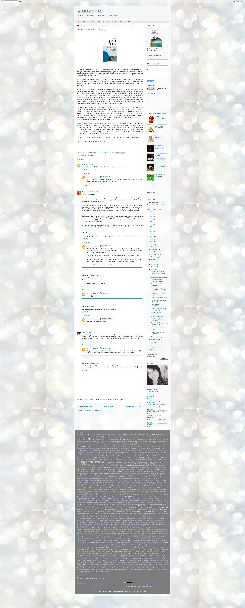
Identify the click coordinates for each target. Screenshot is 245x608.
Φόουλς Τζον (84, 562)
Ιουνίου (153, 262)
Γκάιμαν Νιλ (119, 450)
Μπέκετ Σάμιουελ (125, 507)
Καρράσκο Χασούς (103, 476)
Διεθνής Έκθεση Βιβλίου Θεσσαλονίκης (155, 462)
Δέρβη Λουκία (112, 459)
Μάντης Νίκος (95, 497)
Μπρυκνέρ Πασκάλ (105, 513)
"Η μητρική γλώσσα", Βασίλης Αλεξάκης (157, 280)
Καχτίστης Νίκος (103, 478)
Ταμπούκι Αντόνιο (119, 551)
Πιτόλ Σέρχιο (148, 533)
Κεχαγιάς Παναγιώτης (115, 480)
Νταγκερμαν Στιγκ (81, 516)
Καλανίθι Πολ (123, 473)
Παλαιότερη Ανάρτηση (134, 406)
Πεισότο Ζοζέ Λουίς (84, 531)
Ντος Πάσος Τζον (91, 520)
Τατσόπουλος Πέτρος (151, 551)
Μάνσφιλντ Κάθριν (158, 494)
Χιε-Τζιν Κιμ (98, 567)
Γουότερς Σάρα (134, 457)
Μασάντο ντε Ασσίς (143, 498)
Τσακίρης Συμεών (81, 557)
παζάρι (78, 526)
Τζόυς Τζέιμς (131, 553)
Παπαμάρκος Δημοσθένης (83, 529)
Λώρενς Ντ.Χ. (163, 491)
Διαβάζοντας (156, 459)
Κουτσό (136, 484)
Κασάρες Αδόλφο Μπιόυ (139, 476)
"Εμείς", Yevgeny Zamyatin (159, 297)
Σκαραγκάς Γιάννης (130, 544)
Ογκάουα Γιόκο (113, 522)
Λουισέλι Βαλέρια (144, 491)
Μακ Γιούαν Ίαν (110, 493)
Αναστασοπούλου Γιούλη (99, 439)
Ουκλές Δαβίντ (128, 524)
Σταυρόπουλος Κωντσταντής (116, 547)
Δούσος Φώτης (94, 464)
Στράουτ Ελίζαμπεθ (107, 549)
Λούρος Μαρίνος (154, 491)
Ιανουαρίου (154, 339)
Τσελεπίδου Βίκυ (146, 557)
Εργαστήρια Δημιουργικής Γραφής (153, 465)
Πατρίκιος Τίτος (164, 529)
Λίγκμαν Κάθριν (162, 489)
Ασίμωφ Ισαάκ (158, 441)
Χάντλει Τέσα (110, 566)
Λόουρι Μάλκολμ (108, 491)
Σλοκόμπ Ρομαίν (81, 546)
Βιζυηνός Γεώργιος (105, 446)
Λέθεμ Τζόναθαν (88, 489)
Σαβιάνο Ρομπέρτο (102, 538)
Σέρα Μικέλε (138, 542)
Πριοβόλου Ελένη (125, 535)
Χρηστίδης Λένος (99, 569)
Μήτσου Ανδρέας (135, 500)
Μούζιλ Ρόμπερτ (158, 502)
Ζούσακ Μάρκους (121, 469)
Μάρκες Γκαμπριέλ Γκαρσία (84, 498)
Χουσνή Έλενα (80, 569)
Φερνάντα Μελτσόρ (96, 560)
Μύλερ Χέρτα (115, 513)
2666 (88, 434)
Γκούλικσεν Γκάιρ (115, 454)
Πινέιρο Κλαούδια (105, 533)
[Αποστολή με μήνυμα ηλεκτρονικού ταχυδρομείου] (116, 153)
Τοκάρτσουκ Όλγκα (156, 553)
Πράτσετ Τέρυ (104, 535)
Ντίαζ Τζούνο (113, 518)
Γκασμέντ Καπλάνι (89, 452)
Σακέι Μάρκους (143, 538)
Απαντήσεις (87, 173)
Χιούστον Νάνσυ (122, 567)
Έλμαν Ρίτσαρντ (107, 465)
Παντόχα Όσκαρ (87, 527)
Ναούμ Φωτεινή (145, 513)
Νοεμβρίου (154, 249)
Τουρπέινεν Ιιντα (133, 555)
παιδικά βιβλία (85, 526)
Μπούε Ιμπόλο (110, 511)
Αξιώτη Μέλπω (101, 441)
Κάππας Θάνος (110, 475)
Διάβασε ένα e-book (157, 329)
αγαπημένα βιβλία (102, 434)
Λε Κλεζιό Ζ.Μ (154, 487)
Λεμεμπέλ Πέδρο (98, 489)
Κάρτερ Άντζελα (127, 476)
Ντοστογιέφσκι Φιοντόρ (103, 520)
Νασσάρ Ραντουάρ (155, 513)
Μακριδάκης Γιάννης (153, 493)
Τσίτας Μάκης (121, 558)
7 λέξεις (93, 434)
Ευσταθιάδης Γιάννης (122, 467)
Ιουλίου (153, 259)
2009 (151, 350)
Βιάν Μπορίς (155, 444)
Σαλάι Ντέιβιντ (152, 538)
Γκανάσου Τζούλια (152, 450)
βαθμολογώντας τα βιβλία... (144, 443)
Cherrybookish (151, 417)
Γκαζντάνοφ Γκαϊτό (109, 450)
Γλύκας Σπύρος (86, 455)
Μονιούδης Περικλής (111, 502)
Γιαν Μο (164, 448)
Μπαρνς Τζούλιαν (138, 506)
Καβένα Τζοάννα (93, 473)
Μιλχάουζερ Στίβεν (146, 500)
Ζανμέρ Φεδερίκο (162, 467)
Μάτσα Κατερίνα (164, 498)
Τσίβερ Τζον (82, 558)
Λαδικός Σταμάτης (164, 485)
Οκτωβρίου (154, 251)
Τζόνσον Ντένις (121, 553)
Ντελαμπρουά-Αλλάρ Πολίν (135, 516)
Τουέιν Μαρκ (124, 555)
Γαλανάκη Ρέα (103, 448)
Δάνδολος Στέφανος (86, 459)
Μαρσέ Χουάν (117, 498)
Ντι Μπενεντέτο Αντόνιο (102, 518)
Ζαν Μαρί (154, 467)
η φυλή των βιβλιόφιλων (133, 469)
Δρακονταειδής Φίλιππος (106, 464)
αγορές (125, 434)
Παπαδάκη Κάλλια (131, 527)
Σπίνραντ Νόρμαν (144, 546)
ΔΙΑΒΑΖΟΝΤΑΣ (90, 11)
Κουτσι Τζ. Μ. (128, 484)
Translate (161, 205)
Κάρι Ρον (164, 475)
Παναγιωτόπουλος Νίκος (139, 526)
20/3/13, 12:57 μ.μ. (94, 164)
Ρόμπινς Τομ (142, 537)
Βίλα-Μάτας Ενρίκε (116, 446)
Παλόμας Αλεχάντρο (116, 526)
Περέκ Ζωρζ (150, 531)
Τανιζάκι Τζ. (129, 551)
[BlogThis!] (118, 153)
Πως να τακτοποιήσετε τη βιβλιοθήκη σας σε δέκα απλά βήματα (160, 157)
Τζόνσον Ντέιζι (112, 553)
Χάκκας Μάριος (126, 564)
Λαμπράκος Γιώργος (83, 487)
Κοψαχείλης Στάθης (145, 484)
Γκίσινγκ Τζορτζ (128, 452)
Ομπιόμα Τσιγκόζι (162, 522)
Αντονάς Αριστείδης (157, 439)
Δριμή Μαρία (117, 464)
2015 (151, 239)
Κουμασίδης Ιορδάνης (113, 484)
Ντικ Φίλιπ (122, 518)
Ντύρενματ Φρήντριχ (150, 520)
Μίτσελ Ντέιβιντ (164, 500)
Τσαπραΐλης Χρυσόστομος (125, 557)
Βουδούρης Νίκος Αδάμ (92, 448)
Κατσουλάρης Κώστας (82, 478)
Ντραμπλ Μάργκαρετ (138, 520)
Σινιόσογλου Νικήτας (89, 544)
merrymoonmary (131, 591)
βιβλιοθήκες (163, 444)
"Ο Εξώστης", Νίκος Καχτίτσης (157, 319)
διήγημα (87, 464)
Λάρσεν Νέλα (114, 487)
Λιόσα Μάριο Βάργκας (83, 491)
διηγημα (79, 464)
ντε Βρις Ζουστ (100, 516)
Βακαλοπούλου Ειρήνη (96, 444)
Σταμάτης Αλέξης (102, 547)
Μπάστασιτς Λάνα (81, 507)
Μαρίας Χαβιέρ (149, 497)
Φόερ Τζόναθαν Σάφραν (131, 560)
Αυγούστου (154, 257)
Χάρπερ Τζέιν (152, 566)
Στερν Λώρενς (138, 547)
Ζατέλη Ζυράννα (81, 469)
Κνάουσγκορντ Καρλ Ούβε (84, 482)
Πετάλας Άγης (87, 533)
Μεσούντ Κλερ (102, 500)
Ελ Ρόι (84, 465)
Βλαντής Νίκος (137, 446)
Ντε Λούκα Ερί (109, 516)
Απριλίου (154, 267)
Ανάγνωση (150, 394)
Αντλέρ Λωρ (148, 439)
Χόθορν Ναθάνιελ (142, 567)
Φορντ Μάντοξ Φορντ (95, 562)
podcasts (98, 571)
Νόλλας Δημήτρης (134, 515)
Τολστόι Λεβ (80, 555)
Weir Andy (108, 571)
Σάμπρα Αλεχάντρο (119, 540)
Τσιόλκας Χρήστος (91, 558)
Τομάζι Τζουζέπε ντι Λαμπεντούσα (93, 555)
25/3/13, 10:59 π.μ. (108, 319)
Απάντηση (85, 169)
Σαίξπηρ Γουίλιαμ (133, 538)
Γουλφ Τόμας (99, 457)
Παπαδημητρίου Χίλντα (143, 527)
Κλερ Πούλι (149, 480)
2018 (151, 232)
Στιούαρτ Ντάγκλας (95, 549)
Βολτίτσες (150, 398)
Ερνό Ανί (166, 465)
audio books (119, 569)
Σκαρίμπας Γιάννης (142, 544)
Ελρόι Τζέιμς (115, 465)
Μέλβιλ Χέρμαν (82, 500)
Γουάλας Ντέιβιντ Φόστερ (110, 456)
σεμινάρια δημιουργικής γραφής (90, 542)
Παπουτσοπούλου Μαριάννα (109, 529)
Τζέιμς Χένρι (104, 553)
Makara (84, 332)
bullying (151, 569)
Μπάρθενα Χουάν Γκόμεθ (101, 506)
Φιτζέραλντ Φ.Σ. (106, 560)
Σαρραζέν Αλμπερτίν (144, 540)
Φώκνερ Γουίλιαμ (94, 564)
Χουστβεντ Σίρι (90, 569)
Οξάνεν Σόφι (90, 524)
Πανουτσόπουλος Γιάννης (154, 526)
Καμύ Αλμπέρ (163, 473)
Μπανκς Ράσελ (89, 506)
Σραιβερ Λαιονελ (154, 546)
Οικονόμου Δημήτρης (140, 522)
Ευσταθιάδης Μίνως (134, 467)
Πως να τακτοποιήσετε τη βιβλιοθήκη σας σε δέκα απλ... (158, 289)
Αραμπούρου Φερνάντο (147, 441)
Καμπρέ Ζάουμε (154, 473)
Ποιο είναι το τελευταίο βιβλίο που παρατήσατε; (161, 147)
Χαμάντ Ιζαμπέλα (149, 564)
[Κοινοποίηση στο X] (120, 153)
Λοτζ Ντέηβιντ (117, 491)
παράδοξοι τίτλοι (132, 529)
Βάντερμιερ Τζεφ (130, 444)
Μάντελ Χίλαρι (86, 497)
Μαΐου (153, 264)
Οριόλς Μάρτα (98, 524)
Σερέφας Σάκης (146, 542)
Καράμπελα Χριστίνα (131, 475)
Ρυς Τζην (84, 538)
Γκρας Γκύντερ (125, 454)
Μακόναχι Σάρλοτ (142, 493)
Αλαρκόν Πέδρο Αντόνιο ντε (83, 437)
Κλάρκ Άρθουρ (141, 480)
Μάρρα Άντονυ (108, 498)
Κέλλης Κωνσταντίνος (122, 478)
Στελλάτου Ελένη (129, 547)
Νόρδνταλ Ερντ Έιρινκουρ (152, 515)
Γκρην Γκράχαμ (136, 454)
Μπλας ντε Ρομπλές (119, 509)
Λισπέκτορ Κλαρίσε (97, 491)
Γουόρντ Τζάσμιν (124, 457)
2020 (151, 227)
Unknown (85, 164)
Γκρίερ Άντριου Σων (146, 454)
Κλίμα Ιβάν (163, 480)
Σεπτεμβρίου (155, 254)
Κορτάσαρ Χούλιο (161, 482)
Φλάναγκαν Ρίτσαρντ (117, 560)
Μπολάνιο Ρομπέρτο (155, 509)
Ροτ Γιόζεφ (149, 537)
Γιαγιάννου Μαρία (156, 448)
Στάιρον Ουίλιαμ (92, 547)
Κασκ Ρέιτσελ (150, 476)
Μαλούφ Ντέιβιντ (114, 494)
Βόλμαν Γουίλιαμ (146, 446)
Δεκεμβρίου (154, 246)
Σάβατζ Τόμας (92, 538)
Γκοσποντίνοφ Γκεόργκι (94, 454)
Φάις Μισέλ (128, 558)
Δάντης (94, 459)
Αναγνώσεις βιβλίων (153, 391)
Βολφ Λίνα (154, 446)
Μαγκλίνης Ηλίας (81, 493)
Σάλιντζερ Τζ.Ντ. (162, 538)
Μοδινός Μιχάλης (99, 502)
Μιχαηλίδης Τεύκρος (83, 502)
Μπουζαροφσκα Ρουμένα (122, 511)
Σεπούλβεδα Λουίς (128, 542)
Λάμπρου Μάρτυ (105, 487)
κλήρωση (156, 480)
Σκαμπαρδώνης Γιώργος (119, 544)
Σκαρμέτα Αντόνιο (153, 544)
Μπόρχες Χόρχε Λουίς (88, 511)
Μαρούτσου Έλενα (97, 498)
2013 (151, 244)
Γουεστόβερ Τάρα (141, 455)
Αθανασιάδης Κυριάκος (135, 434)
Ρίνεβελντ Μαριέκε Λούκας (104, 537)
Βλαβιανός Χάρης (127, 446)
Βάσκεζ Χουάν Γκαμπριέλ (142, 444)
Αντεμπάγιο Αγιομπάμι (137, 439)
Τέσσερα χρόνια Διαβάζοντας (160, 136)
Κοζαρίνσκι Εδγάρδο (97, 482)
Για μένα (113, 21)
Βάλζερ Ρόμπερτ (108, 444)
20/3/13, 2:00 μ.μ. (107, 176)
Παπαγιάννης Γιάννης (119, 527)
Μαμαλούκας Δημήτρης (126, 495)
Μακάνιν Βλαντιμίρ (121, 493)
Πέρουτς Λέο (159, 531)
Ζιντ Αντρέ (99, 469)
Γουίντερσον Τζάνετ (161, 455)
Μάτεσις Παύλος (154, 498)
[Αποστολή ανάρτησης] (112, 152)
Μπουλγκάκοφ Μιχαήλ (136, 511)
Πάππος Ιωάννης (122, 529)
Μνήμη (91, 502)
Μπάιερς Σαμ (151, 504)
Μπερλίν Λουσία (155, 507)
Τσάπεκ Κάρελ (113, 557)
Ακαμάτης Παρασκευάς (149, 434)
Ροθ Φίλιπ (134, 537)
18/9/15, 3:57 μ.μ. (94, 363)
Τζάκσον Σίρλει (80, 553)
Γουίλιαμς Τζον (151, 456)
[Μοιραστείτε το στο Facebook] (122, 153)
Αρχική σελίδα (81, 21)
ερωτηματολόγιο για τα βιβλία (95, 467)
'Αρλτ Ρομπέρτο (80, 434)
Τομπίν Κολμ (106, 555)
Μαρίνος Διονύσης (161, 497)
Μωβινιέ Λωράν (124, 513)
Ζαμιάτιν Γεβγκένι (145, 467)
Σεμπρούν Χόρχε (104, 542)
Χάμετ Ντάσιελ (158, 564)
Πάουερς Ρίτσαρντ (98, 528)
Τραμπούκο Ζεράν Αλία (153, 555)
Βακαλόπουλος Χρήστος (83, 444)
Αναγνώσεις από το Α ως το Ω (98, 21)
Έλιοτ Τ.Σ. (90, 465)
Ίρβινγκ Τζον (132, 471)
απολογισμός (120, 441)
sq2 (103, 571)
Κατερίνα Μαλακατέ (93, 176)
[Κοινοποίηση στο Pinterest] (124, 153)
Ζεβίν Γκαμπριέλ (91, 469)
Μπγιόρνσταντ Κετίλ (103, 507)
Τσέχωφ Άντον (156, 557)
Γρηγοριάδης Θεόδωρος (154, 457)
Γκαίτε (126, 450)
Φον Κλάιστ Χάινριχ (154, 560)
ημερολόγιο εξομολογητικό (151, 469)
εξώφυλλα (122, 465)
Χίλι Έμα (105, 567)
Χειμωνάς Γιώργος (88, 567)
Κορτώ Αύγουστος (82, 484)
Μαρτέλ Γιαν (125, 498)
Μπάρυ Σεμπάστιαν (151, 506)
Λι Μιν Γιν (145, 489)
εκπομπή (79, 465)
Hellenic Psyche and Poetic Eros (157, 420)
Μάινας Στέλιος (91, 493)
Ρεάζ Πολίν (85, 537)
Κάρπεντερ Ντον (93, 476)
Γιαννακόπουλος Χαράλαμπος (96, 450)
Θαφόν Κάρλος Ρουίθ (82, 471)
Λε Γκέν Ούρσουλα (145, 487)
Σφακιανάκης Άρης (130, 549)
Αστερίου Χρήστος (96, 443)
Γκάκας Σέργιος (133, 450)
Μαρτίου (153, 269)
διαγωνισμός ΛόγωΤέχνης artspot (125, 462)
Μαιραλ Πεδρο (100, 493)
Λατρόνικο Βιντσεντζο (124, 487)
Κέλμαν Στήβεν (155, 478)
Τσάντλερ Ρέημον (104, 557)
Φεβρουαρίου (155, 337)
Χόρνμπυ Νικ (151, 568)
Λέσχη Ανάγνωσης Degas (155, 407)
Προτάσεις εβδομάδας (156, 535)
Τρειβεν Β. (163, 555)
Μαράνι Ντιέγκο (139, 496)
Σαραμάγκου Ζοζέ (131, 540)
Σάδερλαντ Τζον (123, 538)
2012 (151, 342)
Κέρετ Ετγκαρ (80, 480)
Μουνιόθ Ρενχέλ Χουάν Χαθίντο (89, 504)
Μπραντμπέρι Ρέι (95, 513)
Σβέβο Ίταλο (163, 540)
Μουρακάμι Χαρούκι (111, 504)
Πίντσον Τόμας (115, 533)
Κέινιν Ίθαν (112, 478)
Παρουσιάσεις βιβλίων (143, 529)
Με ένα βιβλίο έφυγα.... (157, 316)
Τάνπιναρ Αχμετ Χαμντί (139, 551)
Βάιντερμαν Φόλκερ (161, 443)
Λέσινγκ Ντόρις (107, 489)
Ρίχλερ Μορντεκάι (125, 537)
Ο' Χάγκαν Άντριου (103, 522)
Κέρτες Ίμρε (88, 480)
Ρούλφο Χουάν (158, 537)
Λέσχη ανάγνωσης (123, 489)
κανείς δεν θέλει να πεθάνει (85, 475)
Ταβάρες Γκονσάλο (91, 551)
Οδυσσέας (122, 522)
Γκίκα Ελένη (108, 452)
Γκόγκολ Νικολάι (138, 452)
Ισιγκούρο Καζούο (141, 471)
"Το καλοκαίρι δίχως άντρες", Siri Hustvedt (159, 323)
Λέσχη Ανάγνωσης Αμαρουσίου (156, 404)
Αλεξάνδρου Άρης (107, 437)
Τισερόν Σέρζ (143, 553)
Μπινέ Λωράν (108, 509)
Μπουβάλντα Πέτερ (100, 511)
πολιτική (162, 533)
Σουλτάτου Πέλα (124, 546)
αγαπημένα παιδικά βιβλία (115, 434)
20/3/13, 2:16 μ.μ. (107, 246)
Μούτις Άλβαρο (127, 504)
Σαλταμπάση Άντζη (81, 540)
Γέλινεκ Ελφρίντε (113, 448)
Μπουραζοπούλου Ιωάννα (152, 511)
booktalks (143, 569)
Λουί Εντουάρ (126, 491)
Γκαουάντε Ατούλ (162, 450)
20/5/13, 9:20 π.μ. (107, 348)
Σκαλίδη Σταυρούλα (106, 544)
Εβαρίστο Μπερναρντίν (127, 464)
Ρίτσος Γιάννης (115, 537)
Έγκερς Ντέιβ (149, 464)
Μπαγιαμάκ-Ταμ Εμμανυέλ (139, 504)
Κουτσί (121, 484)
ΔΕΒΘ (100, 459)
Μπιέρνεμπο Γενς (98, 509)
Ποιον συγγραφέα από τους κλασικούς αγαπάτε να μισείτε (161, 166)
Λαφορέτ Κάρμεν (135, 487)
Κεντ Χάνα (163, 478)
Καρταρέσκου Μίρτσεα (116, 476)
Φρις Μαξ (86, 564)
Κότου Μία (91, 484)
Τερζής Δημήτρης (162, 551)
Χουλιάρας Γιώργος (161, 567)
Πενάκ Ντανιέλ (104, 531)
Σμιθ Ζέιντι (95, 546)
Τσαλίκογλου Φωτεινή (92, 557)
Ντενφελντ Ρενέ (158, 516)
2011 (151, 345)
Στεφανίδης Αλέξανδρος (160, 547)
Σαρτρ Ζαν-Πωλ (155, 540)
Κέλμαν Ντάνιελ (146, 478)
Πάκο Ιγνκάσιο (95, 526)
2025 (151, 214)
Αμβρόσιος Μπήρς (147, 437)
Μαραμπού (85, 192)
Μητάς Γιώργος (125, 500)
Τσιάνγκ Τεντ (165, 557)
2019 (151, 229)
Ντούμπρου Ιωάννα (116, 520)
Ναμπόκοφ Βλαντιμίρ (135, 513)
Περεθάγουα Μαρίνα (140, 531)
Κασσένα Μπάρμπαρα (161, 476)
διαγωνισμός (109, 462)
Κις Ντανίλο (133, 480)
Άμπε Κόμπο (157, 437)
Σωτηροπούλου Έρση (160, 549)
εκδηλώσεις (157, 464)
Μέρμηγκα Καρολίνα (92, 500)
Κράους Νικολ (155, 484)
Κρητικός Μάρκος (86, 485)
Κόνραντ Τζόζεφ (130, 482)
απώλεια (137, 441)
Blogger (144, 591)
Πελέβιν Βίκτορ (94, 531)
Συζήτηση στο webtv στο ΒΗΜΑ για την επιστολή (158, 309)
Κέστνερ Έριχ (104, 480)
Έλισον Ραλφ (98, 465)
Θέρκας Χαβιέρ (115, 471)
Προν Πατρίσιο (145, 535)
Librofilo (149, 422)
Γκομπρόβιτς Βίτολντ (161, 452)
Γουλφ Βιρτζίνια (90, 457)
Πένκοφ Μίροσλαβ (115, 531)
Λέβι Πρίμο (79, 489)
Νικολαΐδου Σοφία (106, 515)
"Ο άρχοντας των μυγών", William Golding (158, 294)
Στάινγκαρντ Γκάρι (164, 546)
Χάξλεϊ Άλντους (133, 566)
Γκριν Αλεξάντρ (157, 454)
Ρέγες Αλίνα (93, 537)
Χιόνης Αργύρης (112, 567)
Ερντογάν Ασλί (82, 467)
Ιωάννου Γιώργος (153, 471)
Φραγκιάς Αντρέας (157, 562)
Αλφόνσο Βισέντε (129, 437)
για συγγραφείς (146, 448)
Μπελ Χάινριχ (134, 507)
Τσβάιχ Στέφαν (136, 557)
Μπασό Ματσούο (162, 506)
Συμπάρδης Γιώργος (119, 549)
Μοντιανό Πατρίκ (121, 502)
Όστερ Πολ (107, 524)
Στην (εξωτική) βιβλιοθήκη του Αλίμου (158, 300)
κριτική (93, 485)
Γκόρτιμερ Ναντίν (81, 454)
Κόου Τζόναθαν (140, 482)
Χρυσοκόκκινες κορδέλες (154, 415)
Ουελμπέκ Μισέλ (118, 524)
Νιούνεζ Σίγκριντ (115, 515)
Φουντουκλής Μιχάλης (146, 562)
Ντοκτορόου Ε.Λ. (161, 518)
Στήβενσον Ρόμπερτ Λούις (83, 549)
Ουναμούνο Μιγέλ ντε (139, 524)
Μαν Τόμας (137, 495)
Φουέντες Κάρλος (134, 562)
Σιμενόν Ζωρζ (155, 542)
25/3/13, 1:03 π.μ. (94, 306)
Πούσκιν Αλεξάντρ (94, 535)
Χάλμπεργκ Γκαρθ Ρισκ (137, 564)
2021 (151, 224)
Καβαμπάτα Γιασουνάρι (82, 473)
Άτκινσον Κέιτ (122, 443)
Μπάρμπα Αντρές (127, 506)
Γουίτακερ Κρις (80, 457)
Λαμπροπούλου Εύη (95, 487)
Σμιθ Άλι (89, 546)
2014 (151, 242)
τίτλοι (149, 553)
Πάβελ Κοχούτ (150, 524)
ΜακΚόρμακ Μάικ (132, 493)
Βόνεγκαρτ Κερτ (162, 446)
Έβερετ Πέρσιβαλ (139, 464)
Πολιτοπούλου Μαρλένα (82, 535)
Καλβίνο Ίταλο (132, 473)
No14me (150, 427)
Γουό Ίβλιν (116, 457)
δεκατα (105, 459)
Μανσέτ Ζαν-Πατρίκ (147, 494)
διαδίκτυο (140, 462)
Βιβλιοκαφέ (150, 396)
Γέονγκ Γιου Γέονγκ (124, 448)
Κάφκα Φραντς (93, 478)
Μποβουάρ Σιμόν (131, 509)
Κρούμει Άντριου (118, 486)
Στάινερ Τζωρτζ (82, 547)
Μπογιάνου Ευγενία (142, 509)
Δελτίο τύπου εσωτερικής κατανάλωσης (155, 401)
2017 (151, 234)
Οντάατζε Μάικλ (81, 524)
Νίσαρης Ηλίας (125, 515)
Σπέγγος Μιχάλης (134, 546)
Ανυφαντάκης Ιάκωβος (91, 441)
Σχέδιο (138, 549)
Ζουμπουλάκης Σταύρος (109, 469)
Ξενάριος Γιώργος (162, 520)
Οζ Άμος (131, 522)
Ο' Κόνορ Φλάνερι (91, 522)
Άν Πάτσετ (164, 437)
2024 (151, 217)
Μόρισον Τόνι (150, 502)
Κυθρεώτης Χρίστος (129, 485)
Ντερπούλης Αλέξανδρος (88, 518)
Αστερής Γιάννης (85, 443)
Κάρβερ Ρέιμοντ (155, 475)
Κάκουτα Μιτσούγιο (114, 473)
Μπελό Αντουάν (145, 507)
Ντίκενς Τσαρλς (132, 518)
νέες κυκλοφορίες (85, 515)
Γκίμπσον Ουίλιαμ (117, 452)
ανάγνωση (82, 439)
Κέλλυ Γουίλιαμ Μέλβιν (134, 478)
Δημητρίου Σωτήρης (146, 459)
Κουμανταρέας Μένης (100, 484)
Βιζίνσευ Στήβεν (95, 446)
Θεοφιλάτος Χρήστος (105, 471)
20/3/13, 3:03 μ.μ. (94, 275)
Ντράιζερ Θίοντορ (127, 520)
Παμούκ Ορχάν (127, 526)
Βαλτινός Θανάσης (119, 444)
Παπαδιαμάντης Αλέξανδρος (158, 528)
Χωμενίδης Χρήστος (109, 569)
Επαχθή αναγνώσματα (134, 465)
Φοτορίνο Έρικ (124, 562)
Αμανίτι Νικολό (138, 437)
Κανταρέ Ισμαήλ (100, 475)
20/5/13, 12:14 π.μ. (93, 332)
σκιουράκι (162, 544)
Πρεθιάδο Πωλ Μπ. (114, 535)
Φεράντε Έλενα (86, 560)
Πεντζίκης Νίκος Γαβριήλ (128, 531)
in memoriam (86, 571)
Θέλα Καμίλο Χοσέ (93, 471)
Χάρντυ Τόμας (143, 566)
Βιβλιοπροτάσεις (82, 446)
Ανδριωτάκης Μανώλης (113, 439)
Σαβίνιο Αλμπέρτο (113, 538)
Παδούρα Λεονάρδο (161, 524)
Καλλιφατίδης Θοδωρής (143, 473)
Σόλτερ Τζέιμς (102, 546)
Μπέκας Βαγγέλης (114, 507)
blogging (126, 569)
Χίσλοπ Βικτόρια (132, 567)
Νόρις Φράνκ (163, 515)
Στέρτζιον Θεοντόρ (148, 547)
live (93, 571)
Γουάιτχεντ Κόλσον (96, 456)
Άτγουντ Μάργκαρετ (110, 443)
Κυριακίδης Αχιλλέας (153, 485)
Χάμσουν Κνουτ (86, 566)
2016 (151, 237)
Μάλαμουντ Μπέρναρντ (103, 494)
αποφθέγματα (128, 441)
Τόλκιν (164, 553)
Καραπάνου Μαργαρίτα (143, 475)
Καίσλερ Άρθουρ (103, 473)
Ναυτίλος (150, 409)
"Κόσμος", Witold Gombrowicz (156, 313)
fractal (80, 571)
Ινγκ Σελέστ (124, 471)
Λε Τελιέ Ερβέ (163, 487)
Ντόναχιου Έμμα (81, 520)
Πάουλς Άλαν (108, 527)
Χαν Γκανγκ (95, 566)
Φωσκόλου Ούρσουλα (107, 564)
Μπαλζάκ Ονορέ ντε (161, 504)
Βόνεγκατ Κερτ (81, 448)
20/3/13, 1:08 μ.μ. (95, 192)
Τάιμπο (111, 551)
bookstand (134, 569)
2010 (151, 347)
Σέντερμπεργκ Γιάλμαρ (116, 542)
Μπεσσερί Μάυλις (88, 509)
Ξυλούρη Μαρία (81, 522)
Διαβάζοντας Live (124, 21)
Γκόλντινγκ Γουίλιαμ (88, 155)
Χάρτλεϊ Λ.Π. (159, 566)
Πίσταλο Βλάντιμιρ (139, 533)
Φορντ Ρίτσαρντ (106, 562)
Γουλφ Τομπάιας (108, 457)
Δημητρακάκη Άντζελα (122, 459)
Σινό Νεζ (98, 544)
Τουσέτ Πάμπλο (142, 555)
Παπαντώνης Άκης (96, 529)
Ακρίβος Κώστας (162, 434)
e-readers (157, 569)
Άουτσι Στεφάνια (111, 441)
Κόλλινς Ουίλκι (120, 482)
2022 (151, 222)
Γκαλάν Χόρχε (142, 450)
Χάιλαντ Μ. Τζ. (118, 564)
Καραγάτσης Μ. (120, 475)
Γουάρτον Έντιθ (123, 455)
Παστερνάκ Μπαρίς (154, 529)
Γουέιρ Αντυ (132, 456)
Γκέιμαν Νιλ (99, 452)
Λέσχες (115, 489)
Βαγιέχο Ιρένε (130, 443)
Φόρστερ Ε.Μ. (115, 562)
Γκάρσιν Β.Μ (80, 452)
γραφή (142, 457)
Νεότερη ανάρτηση (84, 406)
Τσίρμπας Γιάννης (101, 558)
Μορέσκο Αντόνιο (141, 502)
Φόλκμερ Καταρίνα (144, 560)
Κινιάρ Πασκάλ (125, 480)
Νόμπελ (142, 515)
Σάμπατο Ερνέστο (107, 540)
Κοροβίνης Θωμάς (150, 482)
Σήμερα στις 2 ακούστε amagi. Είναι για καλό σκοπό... (158, 273)
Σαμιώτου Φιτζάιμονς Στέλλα (94, 540)
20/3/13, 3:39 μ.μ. (107, 293)
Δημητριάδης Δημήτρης (134, 459)
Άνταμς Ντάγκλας (125, 439)
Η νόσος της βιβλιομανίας (158, 327)
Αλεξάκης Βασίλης (96, 437)
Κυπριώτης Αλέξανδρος (141, 485)
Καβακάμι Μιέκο (162, 471)
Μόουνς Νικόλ (131, 502)
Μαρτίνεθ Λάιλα (133, 498)
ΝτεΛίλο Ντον (148, 516)
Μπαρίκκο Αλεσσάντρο (115, 506)
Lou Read (150, 424)
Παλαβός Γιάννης (104, 526)
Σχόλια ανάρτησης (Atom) (92, 410)
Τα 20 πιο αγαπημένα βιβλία (160, 117)
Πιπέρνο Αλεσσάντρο (128, 533)
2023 (151, 219)
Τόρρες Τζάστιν (115, 555)
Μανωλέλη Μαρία (118, 496)
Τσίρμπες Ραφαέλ (111, 558)
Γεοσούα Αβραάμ (135, 448)
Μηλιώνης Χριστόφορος (113, 500)
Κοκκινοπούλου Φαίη (109, 482)
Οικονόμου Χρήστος (151, 522)
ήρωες (164, 469)
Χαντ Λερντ (102, 566)
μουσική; (120, 504)
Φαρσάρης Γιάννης (157, 558)
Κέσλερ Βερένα (96, 480)
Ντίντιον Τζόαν (141, 518)
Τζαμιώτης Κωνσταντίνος (92, 553)
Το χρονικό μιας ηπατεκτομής (160, 175)
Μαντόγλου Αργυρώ (106, 497)
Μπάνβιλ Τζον (80, 506)
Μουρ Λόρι (101, 504)
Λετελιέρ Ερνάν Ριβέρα (135, 489)
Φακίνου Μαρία (137, 558)
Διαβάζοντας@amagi (91, 462)
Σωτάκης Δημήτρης (147, 549)
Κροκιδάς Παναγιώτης (104, 486)
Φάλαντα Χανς (147, 558)
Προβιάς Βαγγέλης (135, 535)
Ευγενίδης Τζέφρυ (110, 467)
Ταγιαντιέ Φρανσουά (102, 551)
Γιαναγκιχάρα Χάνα (82, 450)
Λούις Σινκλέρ (135, 491)
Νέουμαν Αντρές (95, 515)
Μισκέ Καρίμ (155, 500)
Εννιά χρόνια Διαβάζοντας (159, 126)
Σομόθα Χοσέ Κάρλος (113, 546)
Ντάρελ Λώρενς (91, 516)
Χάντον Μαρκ (118, 566)
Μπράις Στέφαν (85, 513)
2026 (151, 212)
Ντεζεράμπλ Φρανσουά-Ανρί (121, 516)
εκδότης (164, 464)
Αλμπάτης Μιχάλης (118, 437)
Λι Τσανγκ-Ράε (152, 489)
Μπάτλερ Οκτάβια (92, 507)
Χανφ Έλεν (125, 566)
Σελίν (78, 542)
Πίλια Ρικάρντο (95, 533)
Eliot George (165, 569)
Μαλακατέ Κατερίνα (89, 495)
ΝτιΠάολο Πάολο (151, 518)
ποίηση (155, 533)
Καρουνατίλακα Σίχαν (82, 476)
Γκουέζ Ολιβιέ (106, 454)
